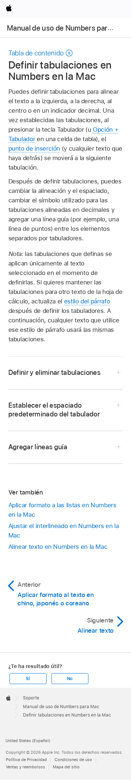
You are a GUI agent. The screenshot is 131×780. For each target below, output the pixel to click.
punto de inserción (34, 148)
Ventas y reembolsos (25, 766)
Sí (28, 678)
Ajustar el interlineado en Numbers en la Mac (63, 530)
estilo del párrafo (87, 301)
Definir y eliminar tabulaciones (54, 372)
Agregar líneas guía (38, 447)
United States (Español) (27, 740)
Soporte (31, 698)
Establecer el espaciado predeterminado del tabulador (54, 409)
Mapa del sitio (66, 766)
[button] (41, 53)
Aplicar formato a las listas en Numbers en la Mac (62, 509)
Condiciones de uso (73, 759)
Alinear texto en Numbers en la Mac (58, 546)
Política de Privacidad (26, 759)
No (70, 678)
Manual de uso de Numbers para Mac (67, 28)
